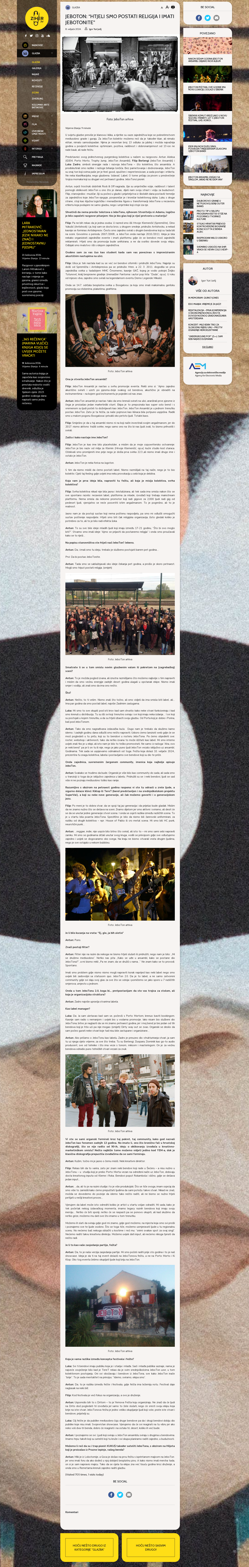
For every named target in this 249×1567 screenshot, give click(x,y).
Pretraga (37, 157)
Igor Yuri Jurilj (208, 280)
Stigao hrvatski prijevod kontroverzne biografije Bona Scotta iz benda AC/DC (211, 227)
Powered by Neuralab (38, 182)
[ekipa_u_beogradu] (120, 1090)
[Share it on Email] (129, 1497)
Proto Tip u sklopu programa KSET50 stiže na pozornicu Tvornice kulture (212, 215)
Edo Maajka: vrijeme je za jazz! (204, 304)
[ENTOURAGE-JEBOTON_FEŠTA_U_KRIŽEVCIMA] (120, 613)
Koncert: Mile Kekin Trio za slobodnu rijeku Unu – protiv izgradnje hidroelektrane (205, 327)
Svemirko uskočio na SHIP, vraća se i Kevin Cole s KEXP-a (212, 249)
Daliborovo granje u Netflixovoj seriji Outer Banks (210, 203)
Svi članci (207, 347)
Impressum (38, 173)
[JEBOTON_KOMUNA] (120, 1305)
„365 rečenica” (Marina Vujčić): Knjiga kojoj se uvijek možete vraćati (35, 347)
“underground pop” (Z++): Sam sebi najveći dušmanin (205, 337)
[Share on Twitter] (120, 1497)
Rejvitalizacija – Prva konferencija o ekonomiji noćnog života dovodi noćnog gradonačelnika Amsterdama (207, 314)
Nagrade (37, 165)
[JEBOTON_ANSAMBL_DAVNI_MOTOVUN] (120, 330)
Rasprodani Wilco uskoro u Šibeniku (212, 239)
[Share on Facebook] (111, 1497)
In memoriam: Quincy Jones (203, 297)
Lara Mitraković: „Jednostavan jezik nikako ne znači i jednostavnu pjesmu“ (35, 235)
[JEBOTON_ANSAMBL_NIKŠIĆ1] (120, 884)
